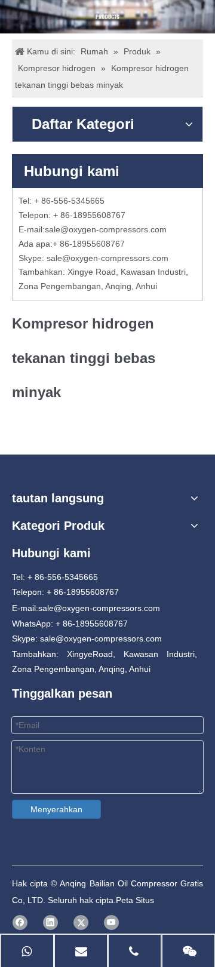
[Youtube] (111, 922)
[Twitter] (80, 922)
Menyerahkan (56, 809)
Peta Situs (135, 900)
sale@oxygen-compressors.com (106, 229)
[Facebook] (20, 922)
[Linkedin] (50, 922)
